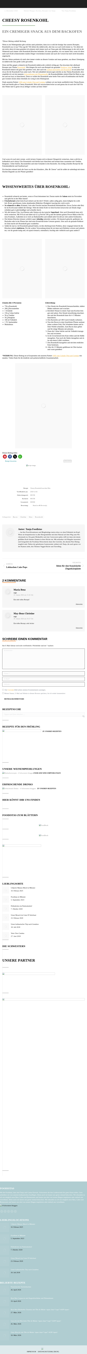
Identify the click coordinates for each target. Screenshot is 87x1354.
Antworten (79, 604)
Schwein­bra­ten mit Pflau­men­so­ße (36, 74)
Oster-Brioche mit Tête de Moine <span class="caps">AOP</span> (34, 1332)
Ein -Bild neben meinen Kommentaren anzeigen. (25, 690)
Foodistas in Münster (18, 897)
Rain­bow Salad (66, 67)
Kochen (38, 11)
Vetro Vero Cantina (17, 933)
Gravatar (11, 690)
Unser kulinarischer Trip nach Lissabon (25, 924)
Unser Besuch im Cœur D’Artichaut (23, 915)
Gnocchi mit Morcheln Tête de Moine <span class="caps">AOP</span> (36, 1321)
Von (69, 11)
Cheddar (23, 517)
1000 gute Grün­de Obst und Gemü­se (32, 82)
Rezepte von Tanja (48, 11)
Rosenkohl (39, 517)
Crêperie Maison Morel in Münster (23, 888)
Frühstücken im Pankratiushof (21, 906)
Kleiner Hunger (29, 11)
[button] (5, 457)
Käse (31, 517)
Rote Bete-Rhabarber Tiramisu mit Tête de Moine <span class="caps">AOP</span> (40, 1309)
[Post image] (5, 890)
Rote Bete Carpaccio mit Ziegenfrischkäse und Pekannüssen (32, 1298)
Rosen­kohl (21, 67)
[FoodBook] (43, 825)
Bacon (15, 517)
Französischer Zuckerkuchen (21, 1287)
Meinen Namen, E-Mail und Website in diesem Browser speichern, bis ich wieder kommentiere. (35, 693)
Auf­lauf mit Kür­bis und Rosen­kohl (59, 70)
